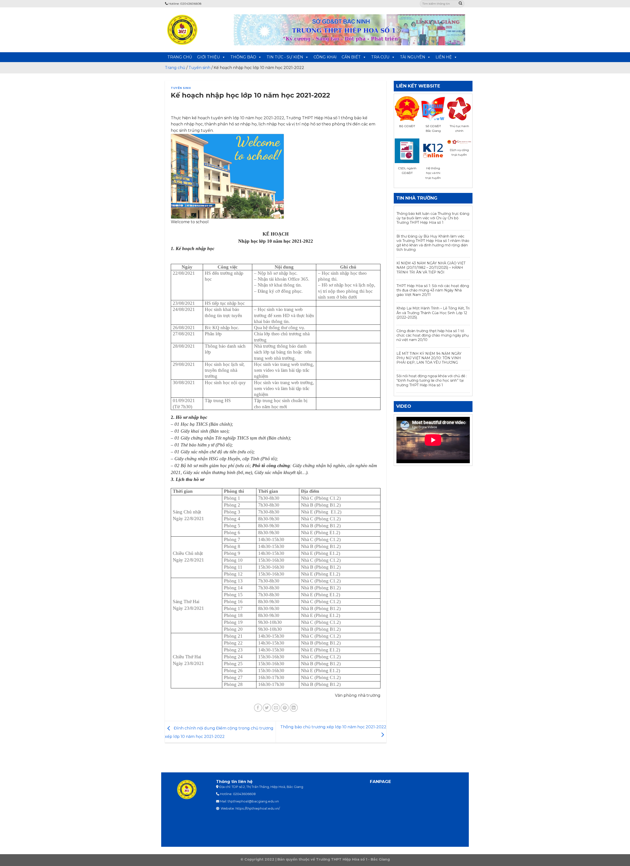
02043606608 (244, 794)
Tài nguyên (412, 57)
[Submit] (460, 3)
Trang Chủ (179, 57)
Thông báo (243, 57)
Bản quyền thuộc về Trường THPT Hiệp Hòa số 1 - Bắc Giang (333, 859)
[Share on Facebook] (258, 708)
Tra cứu (380, 57)
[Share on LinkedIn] (294, 708)
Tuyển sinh (181, 88)
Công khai (325, 57)
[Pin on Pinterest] (285, 708)
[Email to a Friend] (276, 708)
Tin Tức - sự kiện (285, 57)
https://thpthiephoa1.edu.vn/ (258, 808)
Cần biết (351, 57)
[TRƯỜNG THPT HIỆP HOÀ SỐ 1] (195, 29)
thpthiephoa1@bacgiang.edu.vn (253, 801)
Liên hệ (444, 57)
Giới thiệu (208, 57)
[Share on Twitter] (267, 708)
